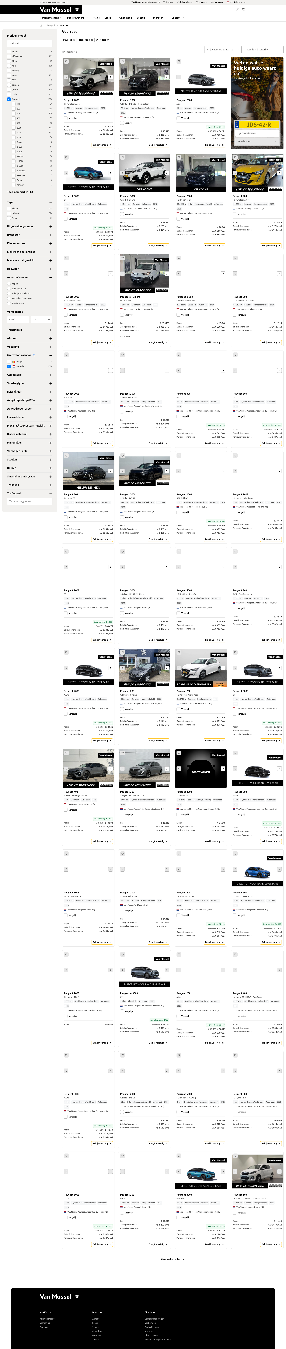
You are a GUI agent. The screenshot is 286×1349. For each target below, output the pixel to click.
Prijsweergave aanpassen (220, 49)
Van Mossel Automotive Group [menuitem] (144, 2)
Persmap (44, 1327)
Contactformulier (153, 1327)
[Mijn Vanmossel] (237, 9)
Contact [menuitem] (175, 17)
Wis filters (101, 40)
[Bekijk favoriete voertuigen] (243, 9)
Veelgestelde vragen (154, 1319)
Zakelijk (96, 1339)
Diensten (96, 1335)
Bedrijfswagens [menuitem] (75, 17)
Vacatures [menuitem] (200, 2)
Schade (95, 1327)
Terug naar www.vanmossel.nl (54, 2)
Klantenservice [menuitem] (217, 2)
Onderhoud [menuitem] (125, 17)
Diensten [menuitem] (158, 17)
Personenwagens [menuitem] (49, 17)
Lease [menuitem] (107, 17)
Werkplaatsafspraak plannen (158, 1339)
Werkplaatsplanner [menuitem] (185, 2)
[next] (110, 77)
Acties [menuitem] (96, 17)
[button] (237, 9)
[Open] (51, 501)
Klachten (149, 1331)
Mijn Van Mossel (47, 1319)
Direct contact (151, 1335)
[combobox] (30, 501)
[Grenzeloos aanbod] (34, 355)
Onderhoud (97, 1331)
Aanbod (96, 1319)
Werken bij (45, 1323)
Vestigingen (150, 1323)
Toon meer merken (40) (20, 192)
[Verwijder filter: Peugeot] (74, 40)
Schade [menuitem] (141, 17)
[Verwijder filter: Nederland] (92, 40)
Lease (95, 1323)
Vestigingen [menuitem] (168, 2)
